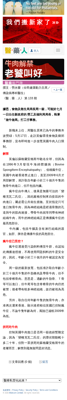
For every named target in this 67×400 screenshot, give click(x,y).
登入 (36, 50)
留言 (45, 361)
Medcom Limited (16, 393)
